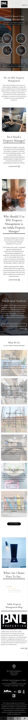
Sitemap (7, 685)
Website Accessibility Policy (14, 714)
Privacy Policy (14, 685)
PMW (24, 684)
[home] (4, 4)
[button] (3, 718)
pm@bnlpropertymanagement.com (17, 712)
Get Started (14, 524)
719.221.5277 (14, 674)
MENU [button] (25, 5)
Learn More (12, 166)
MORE (23, 648)
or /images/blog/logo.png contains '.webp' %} (14, 621)
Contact (22, 685)
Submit (21, 328)
